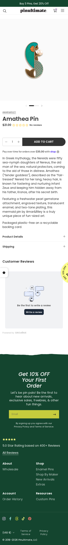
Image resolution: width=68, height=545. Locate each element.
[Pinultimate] (33, 11)
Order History (12, 499)
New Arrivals (45, 479)
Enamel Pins (45, 469)
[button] (4, 10)
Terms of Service (44, 426)
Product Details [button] (12, 236)
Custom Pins (45, 499)
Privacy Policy (21, 426)
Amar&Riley (9, 112)
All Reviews (10, 453)
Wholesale (10, 469)
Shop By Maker (47, 474)
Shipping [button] (8, 246)
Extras (40, 484)
